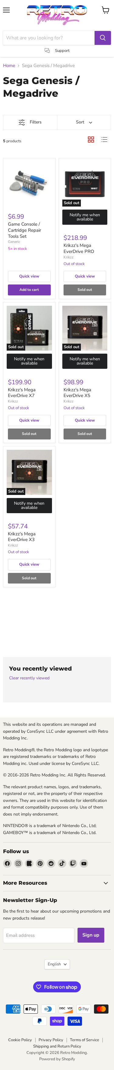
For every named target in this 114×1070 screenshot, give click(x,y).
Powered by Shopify (57, 1059)
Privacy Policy (51, 1040)
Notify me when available (85, 217)
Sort (80, 122)
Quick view (29, 276)
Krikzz (69, 257)
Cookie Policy (20, 1040)
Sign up (90, 935)
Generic (14, 241)
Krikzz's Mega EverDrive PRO (79, 248)
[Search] (103, 38)
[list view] (104, 139)
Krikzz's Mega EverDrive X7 (22, 393)
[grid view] (91, 139)
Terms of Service (84, 1040)
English (54, 964)
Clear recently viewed (29, 678)
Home (9, 65)
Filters (36, 122)
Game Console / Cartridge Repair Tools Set (24, 230)
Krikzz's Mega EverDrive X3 (22, 537)
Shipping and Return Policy (57, 1046)
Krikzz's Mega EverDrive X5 (77, 393)
